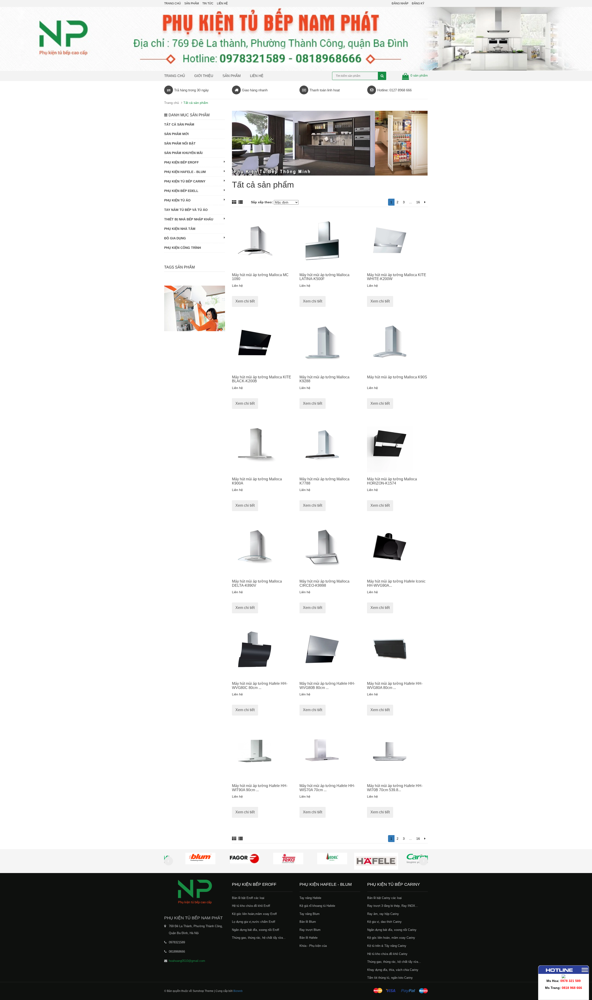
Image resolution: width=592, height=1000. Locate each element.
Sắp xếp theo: (262, 202)
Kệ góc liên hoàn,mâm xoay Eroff (254, 914)
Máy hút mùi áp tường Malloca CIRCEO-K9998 (324, 583)
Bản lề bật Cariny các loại (384, 898)
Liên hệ (256, 76)
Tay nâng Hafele (310, 898)
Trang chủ (172, 3)
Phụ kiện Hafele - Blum (185, 172)
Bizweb (238, 991)
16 (418, 202)
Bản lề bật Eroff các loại (248, 898)
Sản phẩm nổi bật (180, 143)
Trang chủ (174, 76)
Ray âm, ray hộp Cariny (383, 914)
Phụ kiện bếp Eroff (181, 162)
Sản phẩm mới (176, 134)
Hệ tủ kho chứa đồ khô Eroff (251, 905)
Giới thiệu (203, 76)
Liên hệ (222, 3)
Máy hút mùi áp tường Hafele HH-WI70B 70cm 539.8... (394, 788)
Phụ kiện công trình (182, 248)
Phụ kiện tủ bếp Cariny (184, 181)
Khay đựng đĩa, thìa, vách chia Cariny (392, 970)
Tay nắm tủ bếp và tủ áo (186, 210)
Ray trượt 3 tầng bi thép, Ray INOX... (392, 905)
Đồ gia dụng (175, 238)
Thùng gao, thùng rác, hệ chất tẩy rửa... (259, 937)
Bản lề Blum (307, 921)
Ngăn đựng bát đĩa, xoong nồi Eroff (255, 930)
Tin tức (207, 3)
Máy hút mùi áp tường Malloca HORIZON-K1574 (392, 481)
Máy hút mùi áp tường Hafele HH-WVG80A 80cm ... (394, 686)
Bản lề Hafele (308, 937)
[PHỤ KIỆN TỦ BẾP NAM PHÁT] (194, 891)
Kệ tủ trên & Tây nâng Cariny (386, 946)
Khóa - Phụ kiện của (313, 946)
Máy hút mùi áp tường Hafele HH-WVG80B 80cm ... (327, 686)
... (410, 202)
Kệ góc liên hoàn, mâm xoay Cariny (391, 937)
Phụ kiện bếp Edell (181, 191)
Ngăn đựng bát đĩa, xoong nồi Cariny (391, 930)
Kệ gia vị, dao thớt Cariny (384, 921)
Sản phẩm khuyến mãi (183, 153)
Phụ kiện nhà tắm (179, 229)
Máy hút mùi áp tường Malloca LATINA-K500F (324, 277)
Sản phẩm (231, 76)
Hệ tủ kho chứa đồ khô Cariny (387, 954)
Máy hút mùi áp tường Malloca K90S (397, 377)
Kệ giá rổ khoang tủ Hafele (317, 905)
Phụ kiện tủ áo (177, 200)
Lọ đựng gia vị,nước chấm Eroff (253, 921)
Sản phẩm (191, 3)
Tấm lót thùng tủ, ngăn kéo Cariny (390, 977)
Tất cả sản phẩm (179, 124)
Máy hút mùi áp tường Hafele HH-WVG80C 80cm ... (259, 686)
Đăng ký (418, 3)
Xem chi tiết (245, 301)
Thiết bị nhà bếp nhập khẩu (188, 219)
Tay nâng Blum (309, 914)
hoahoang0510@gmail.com (187, 961)
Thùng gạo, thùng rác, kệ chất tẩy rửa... (394, 961)
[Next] (425, 202)
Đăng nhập (400, 3)
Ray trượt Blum (310, 930)
